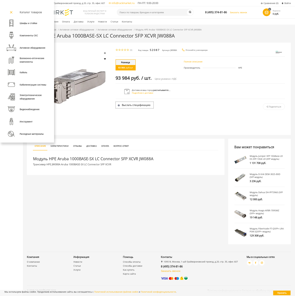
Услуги (90, 21)
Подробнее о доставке (142, 92)
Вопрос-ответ (121, 146)
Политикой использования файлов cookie (116, 291)
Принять (282, 292)
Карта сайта (129, 273)
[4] (125, 50)
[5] (128, 50)
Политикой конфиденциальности (158, 291)
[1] (117, 50)
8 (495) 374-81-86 (216, 12)
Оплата (66, 21)
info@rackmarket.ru (123, 3)
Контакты (127, 21)
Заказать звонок (238, 12)
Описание (40, 146)
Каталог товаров (31, 12)
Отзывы (77, 146)
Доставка (79, 21)
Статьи (114, 21)
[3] (122, 50)
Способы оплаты (132, 261)
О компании (33, 261)
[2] (119, 50)
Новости (102, 21)
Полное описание (193, 61)
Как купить (128, 269)
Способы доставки (132, 265)
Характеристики (60, 146)
